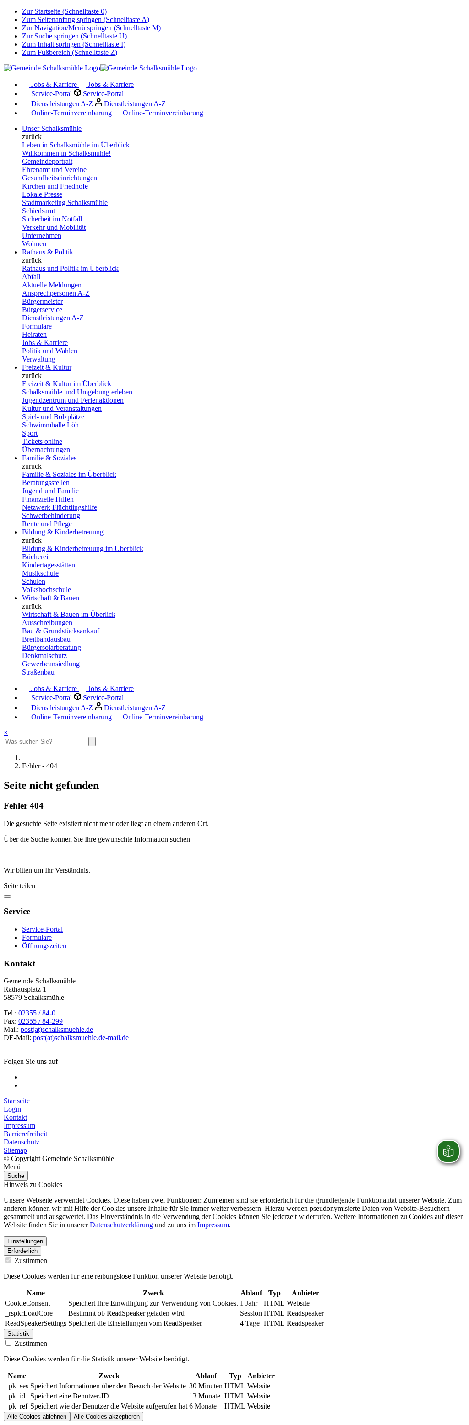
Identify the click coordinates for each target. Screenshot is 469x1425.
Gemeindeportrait (47, 161)
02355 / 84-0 (36, 1013)
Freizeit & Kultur (46, 367)
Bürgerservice (42, 309)
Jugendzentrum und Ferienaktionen (73, 400)
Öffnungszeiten (44, 946)
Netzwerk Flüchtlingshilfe (59, 507)
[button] (234, 1167)
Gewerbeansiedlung (51, 664)
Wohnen (34, 244)
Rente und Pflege (47, 524)
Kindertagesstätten (48, 565)
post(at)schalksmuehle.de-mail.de (81, 1038)
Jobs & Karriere (54, 84)
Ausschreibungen (47, 622)
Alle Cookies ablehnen (36, 1416)
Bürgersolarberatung (51, 647)
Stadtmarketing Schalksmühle (65, 202)
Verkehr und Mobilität (54, 227)
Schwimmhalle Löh (50, 425)
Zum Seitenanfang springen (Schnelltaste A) (85, 19)
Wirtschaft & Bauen (50, 598)
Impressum (19, 1125)
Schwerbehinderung (51, 515)
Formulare (37, 326)
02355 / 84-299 (40, 1021)
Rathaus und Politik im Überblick (70, 268)
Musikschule (40, 573)
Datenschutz (21, 1142)
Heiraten (34, 334)
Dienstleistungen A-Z (62, 104)
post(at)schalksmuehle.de (57, 1029)
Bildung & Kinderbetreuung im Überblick (82, 548)
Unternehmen (41, 235)
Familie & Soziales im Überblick (69, 474)
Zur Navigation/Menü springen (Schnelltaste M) (91, 28)
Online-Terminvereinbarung (71, 113)
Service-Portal (51, 93)
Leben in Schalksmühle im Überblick (76, 145)
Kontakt (15, 1117)
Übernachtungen (46, 449)
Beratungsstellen (46, 482)
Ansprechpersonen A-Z (56, 293)
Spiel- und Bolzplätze (53, 417)
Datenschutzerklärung (121, 1225)
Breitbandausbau (46, 639)
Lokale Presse (42, 194)
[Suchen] (92, 741)
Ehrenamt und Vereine (54, 169)
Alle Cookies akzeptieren (107, 1416)
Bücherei (35, 557)
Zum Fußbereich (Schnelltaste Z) (69, 52)
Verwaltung (38, 359)
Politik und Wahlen (49, 351)
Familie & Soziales (49, 458)
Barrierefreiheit (25, 1134)
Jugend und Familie (50, 491)
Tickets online (42, 441)
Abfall (31, 277)
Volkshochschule (46, 590)
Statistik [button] (18, 1333)
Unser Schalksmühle (52, 128)
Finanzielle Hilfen (48, 499)
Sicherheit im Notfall (52, 219)
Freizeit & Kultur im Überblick (66, 384)
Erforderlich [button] (22, 1250)
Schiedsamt (38, 211)
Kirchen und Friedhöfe (55, 186)
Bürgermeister (42, 301)
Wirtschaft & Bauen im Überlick (68, 614)
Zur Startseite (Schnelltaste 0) (64, 11)
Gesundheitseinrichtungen (59, 178)
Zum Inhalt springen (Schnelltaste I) (73, 44)
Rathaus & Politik (47, 252)
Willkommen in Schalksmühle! (66, 153)
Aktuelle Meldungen (52, 285)
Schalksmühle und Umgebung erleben (77, 392)
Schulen (33, 581)
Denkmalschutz (44, 655)
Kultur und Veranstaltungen (62, 408)
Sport (30, 433)
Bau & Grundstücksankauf (60, 631)
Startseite (17, 1101)
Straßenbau (38, 672)
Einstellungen (25, 1241)
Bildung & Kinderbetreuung (63, 532)
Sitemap (15, 1150)
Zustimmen (30, 1260)
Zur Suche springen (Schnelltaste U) (74, 36)
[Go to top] (7, 896)
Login (12, 1109)
